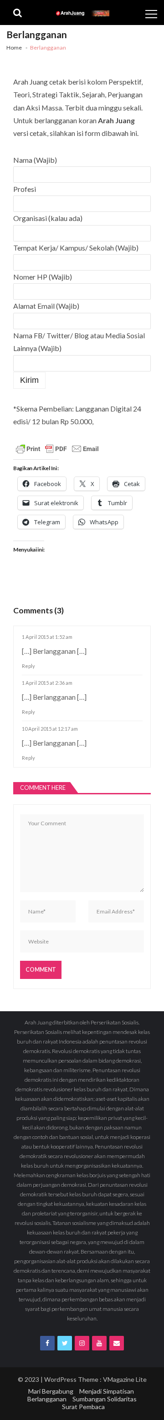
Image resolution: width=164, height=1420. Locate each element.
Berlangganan (47, 1399)
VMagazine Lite (125, 1379)
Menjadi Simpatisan (106, 1391)
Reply (28, 666)
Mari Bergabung (50, 1391)
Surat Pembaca (83, 1406)
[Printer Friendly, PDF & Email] (57, 450)
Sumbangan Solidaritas (104, 1399)
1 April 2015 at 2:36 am (47, 683)
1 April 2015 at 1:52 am (47, 637)
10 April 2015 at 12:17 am (50, 729)
